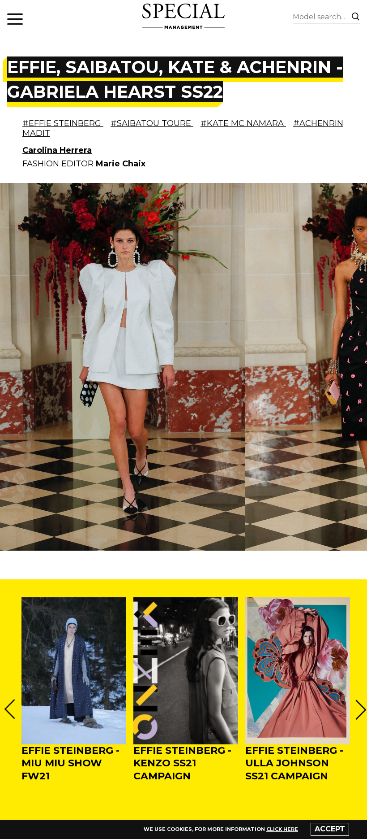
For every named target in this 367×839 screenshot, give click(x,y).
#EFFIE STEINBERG (62, 123)
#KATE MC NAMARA (243, 123)
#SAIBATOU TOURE (152, 123)
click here (282, 829)
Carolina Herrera (57, 150)
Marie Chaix (120, 164)
